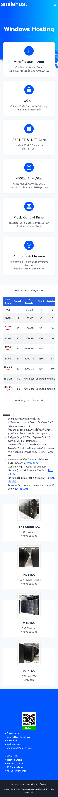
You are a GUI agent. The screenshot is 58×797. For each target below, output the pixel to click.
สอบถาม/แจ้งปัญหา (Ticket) (19, 748)
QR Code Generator (16, 770)
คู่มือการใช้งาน (13, 756)
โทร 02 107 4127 (15, 733)
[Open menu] (54, 3)
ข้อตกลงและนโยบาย (28, 784)
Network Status (14, 760)
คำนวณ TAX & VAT (16, 763)
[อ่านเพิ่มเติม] (32, 463)
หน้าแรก (14, 784)
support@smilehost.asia (18, 737)
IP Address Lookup (16, 767)
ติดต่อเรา (43, 784)
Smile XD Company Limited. (33, 789)
